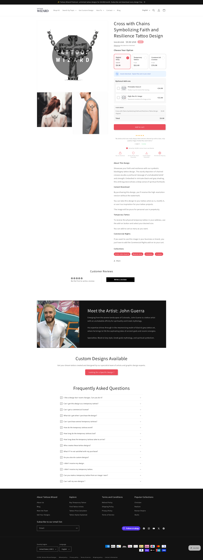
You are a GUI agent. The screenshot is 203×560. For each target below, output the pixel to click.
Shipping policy (98, 557)
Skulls (137, 515)
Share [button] (118, 261)
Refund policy (63, 557)
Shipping (117, 45)
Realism (138, 506)
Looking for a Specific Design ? (101, 372)
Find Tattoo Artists (76, 506)
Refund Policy (107, 502)
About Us (40, 502)
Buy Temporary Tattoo (77, 502)
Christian (149, 254)
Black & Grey (137, 254)
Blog (38, 506)
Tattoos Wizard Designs (49, 557)
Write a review (120, 279)
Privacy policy (74, 557)
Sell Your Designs (43, 515)
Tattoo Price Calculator (78, 511)
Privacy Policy (107, 511)
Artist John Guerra (122, 254)
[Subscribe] (76, 528)
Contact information (111, 557)
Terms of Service (108, 515)
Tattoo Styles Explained (78, 515)
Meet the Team (42, 511)
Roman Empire (140, 511)
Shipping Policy (108, 506)
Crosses (159, 254)
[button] (69, 10)
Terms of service (86, 557)
